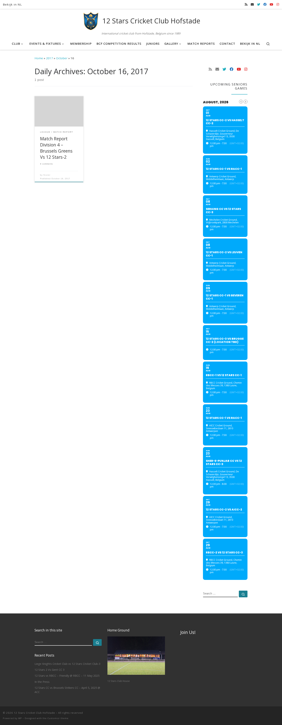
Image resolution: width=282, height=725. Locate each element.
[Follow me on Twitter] (258, 4)
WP (20, 718)
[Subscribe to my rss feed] (246, 4)
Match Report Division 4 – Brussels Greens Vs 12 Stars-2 (56, 148)
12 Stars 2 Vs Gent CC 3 (49, 670)
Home (39, 58)
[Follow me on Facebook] (264, 4)
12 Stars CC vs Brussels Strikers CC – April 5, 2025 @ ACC (67, 690)
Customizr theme (57, 718)
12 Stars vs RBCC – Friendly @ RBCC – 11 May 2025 (67, 675)
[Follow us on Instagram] (277, 4)
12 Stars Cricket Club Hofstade (34, 712)
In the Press (42, 682)
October (62, 58)
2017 (49, 58)
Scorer (46, 175)
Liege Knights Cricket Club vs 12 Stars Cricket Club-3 (67, 664)
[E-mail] (252, 4)
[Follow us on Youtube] (271, 4)
